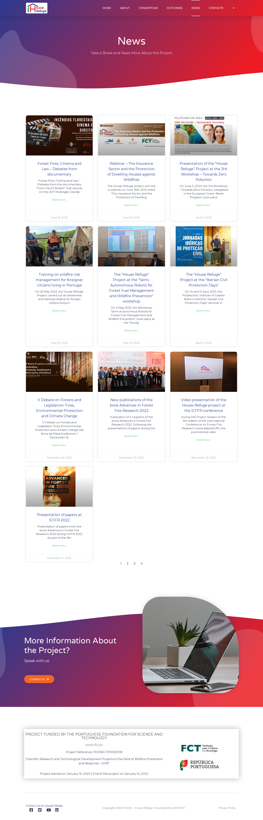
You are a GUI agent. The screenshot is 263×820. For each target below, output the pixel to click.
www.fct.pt (94, 745)
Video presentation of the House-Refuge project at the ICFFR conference (203, 405)
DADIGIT (179, 807)
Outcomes (174, 8)
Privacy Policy (227, 807)
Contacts (216, 8)
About (125, 8)
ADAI (129, 807)
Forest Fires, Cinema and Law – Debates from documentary (59, 168)
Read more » (59, 199)
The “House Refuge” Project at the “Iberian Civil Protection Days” (203, 279)
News (195, 8)
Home (106, 8)
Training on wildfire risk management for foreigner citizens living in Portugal (59, 279)
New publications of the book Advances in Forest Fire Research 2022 (131, 405)
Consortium (148, 8)
